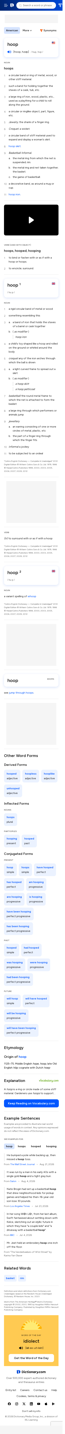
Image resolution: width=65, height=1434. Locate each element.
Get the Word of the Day (31, 1358)
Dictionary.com (12, 5)
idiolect (31, 1341)
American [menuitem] (12, 30)
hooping (34, 251)
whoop (32, 596)
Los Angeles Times (20, 1206)
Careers (25, 1390)
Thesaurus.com (60, 5)
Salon (13, 1181)
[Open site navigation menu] (6, 5)
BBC (12, 1235)
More (26, 30)
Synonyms (50, 30)
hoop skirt (15, 146)
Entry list (11, 1390)
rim (22, 1278)
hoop (22, 1057)
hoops (8, 68)
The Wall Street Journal (22, 1164)
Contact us (40, 1390)
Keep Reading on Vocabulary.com (31, 1103)
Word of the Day (31, 1335)
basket (10, 1278)
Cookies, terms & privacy (31, 1396)
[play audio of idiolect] (21, 1348)
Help (54, 1390)
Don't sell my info (31, 1411)
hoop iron (14, 194)
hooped (21, 251)
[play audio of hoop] (9, 52)
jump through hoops (21, 692)
